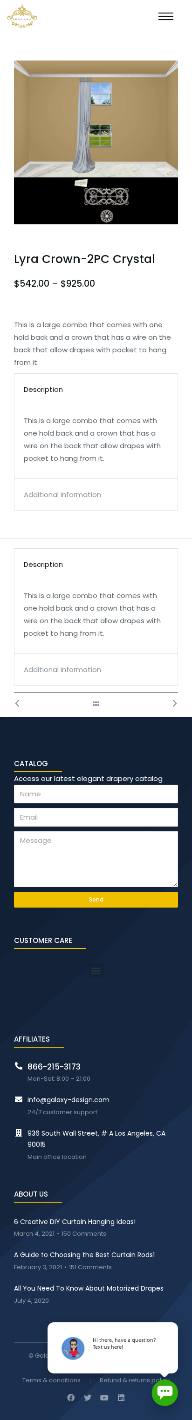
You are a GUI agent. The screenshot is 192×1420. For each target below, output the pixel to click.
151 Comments (90, 1268)
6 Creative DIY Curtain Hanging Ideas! (75, 1221)
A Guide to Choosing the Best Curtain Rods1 (84, 1254)
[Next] (169, 703)
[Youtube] (104, 1397)
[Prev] (22, 703)
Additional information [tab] (62, 494)
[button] (96, 970)
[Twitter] (87, 1397)
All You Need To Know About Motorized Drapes (89, 1288)
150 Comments (84, 1234)
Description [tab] (43, 389)
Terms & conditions (51, 1381)
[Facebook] (71, 1397)
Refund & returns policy (135, 1381)
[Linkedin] (121, 1397)
